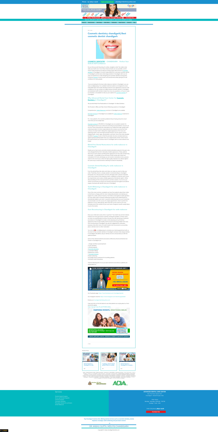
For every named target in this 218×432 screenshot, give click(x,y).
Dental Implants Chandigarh (123, 373)
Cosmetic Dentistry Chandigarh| (95, 374)
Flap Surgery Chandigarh (115, 376)
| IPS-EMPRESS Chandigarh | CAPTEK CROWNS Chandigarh (113, 378)
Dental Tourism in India (90, 372)
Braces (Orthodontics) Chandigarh (108, 374)
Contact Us (90, 373)
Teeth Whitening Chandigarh (114, 375)
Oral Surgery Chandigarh (104, 376)
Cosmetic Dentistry (60, 401)
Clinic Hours (155, 399)
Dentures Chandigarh (125, 375)
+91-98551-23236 (92, 2)
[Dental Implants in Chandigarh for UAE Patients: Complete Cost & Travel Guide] (90, 357)
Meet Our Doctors (99, 372)
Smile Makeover (59, 404)
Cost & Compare (59, 399)
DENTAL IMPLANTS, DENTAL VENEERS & (96, 19)
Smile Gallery (112, 372)
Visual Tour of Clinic (119, 372)
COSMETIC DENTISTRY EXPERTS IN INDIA (120, 19)
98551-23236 (160, 408)
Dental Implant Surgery (61, 396)
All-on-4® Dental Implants (62, 398)
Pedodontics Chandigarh (94, 376)
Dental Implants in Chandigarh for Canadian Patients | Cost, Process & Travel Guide (127, 364)
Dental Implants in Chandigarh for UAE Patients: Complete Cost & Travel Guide (90, 364)
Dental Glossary (114, 373)
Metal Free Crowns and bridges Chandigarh (100, 375)
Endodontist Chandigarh (121, 374)
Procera (133, 376)
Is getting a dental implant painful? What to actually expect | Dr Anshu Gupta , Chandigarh (108, 364)
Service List (106, 372)
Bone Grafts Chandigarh (126, 376)
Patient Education (101, 373)
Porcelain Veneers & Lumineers (63, 403)
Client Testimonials (127, 372)
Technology (108, 373)
